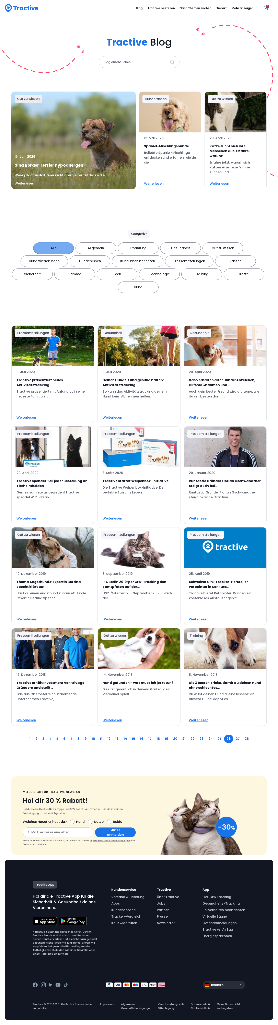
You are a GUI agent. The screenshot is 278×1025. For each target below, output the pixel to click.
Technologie (159, 274)
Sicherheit (32, 274)
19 (166, 738)
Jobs (161, 903)
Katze (244, 274)
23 (201, 738)
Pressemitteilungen (189, 261)
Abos (115, 903)
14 (125, 738)
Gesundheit (180, 248)
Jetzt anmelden (115, 832)
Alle (54, 248)
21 (184, 738)
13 (117, 738)
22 (192, 738)
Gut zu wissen (223, 248)
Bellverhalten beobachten (223, 910)
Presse (162, 916)
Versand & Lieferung (127, 897)
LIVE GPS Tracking (216, 897)
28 (247, 738)
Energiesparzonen (217, 936)
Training (201, 274)
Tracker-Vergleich (126, 916)
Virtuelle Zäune (214, 916)
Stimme (74, 274)
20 (175, 738)
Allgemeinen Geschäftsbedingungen (110, 840)
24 (210, 738)
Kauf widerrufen (124, 923)
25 (220, 738)
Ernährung (138, 248)
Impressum (107, 1004)
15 (133, 738)
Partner (163, 910)
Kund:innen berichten (137, 261)
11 (101, 738)
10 (93, 738)
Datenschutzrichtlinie (34, 844)
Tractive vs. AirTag (217, 929)
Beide (117, 821)
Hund (138, 287)
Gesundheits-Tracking (221, 903)
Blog (139, 8)
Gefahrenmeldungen (219, 923)
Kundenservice (123, 910)
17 (150, 738)
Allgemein (96, 248)
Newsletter (166, 923)
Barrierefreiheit (84, 1004)
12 (109, 738)
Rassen (236, 261)
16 (141, 738)
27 (238, 738)
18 (158, 738)
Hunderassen (90, 261)
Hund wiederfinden (44, 261)
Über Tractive (168, 897)
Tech (117, 274)
